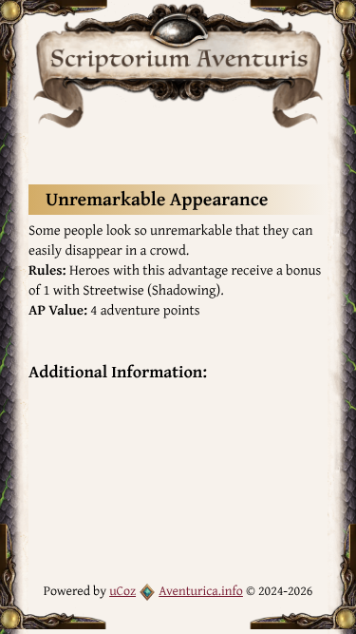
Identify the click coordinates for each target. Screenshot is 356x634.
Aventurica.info (201, 591)
